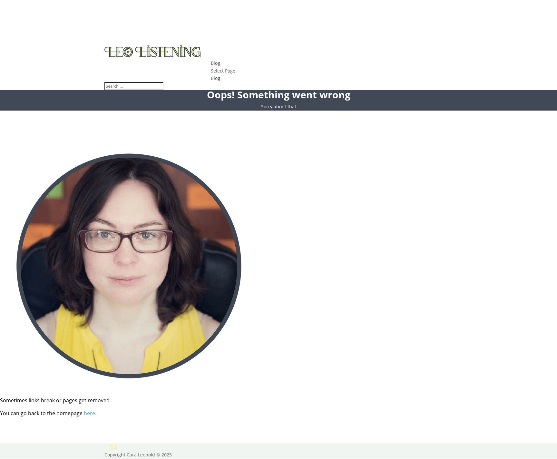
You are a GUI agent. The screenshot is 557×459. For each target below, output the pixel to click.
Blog (215, 63)
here (89, 413)
